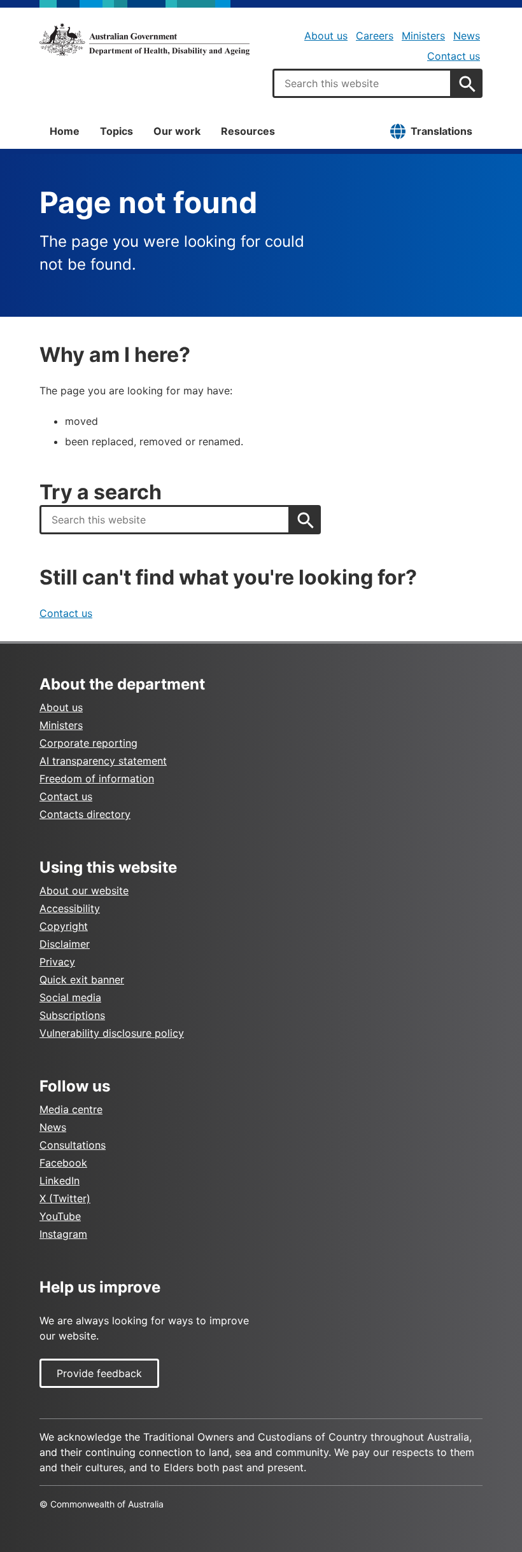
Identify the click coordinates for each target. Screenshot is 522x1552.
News (466, 35)
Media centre (70, 1109)
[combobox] (362, 83)
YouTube (60, 1216)
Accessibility (69, 908)
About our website (84, 890)
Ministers (423, 35)
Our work (177, 131)
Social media (70, 997)
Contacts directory (84, 814)
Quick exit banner (81, 979)
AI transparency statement (103, 760)
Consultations (72, 1145)
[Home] (144, 39)
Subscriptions (72, 1015)
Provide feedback (99, 1373)
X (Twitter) (64, 1198)
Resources (248, 131)
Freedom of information (96, 778)
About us (326, 35)
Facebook (63, 1162)
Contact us (453, 56)
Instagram (63, 1234)
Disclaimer (64, 944)
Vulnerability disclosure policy (111, 1033)
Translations (441, 131)
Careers (374, 35)
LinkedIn (59, 1180)
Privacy (57, 961)
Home (65, 131)
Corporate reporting (88, 743)
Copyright (63, 926)
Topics (116, 131)
